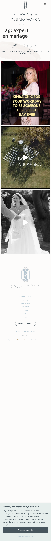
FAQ (25, 317)
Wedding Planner (23, 340)
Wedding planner (25, 297)
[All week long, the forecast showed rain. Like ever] (25, 222)
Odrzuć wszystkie (25, 536)
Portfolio (25, 303)
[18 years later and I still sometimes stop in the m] (25, 93)
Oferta (25, 300)
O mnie (25, 310)
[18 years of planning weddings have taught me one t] (25, 157)
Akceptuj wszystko (25, 530)
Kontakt (25, 307)
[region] (25, 522)
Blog (25, 314)
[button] (44, 4)
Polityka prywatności (25, 331)
